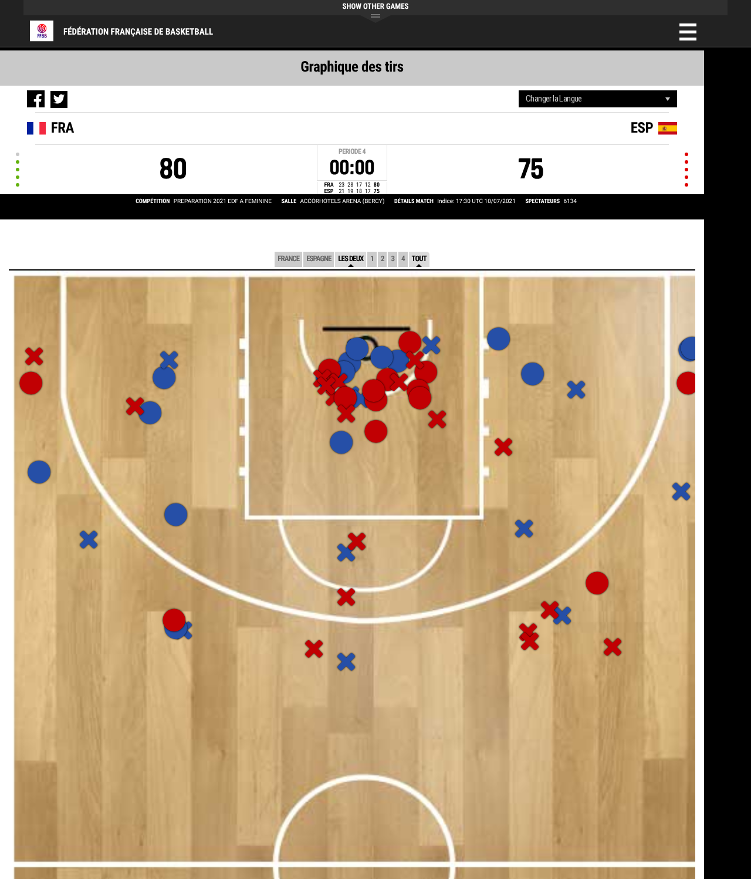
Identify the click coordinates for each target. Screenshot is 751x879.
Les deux (350, 259)
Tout (419, 259)
